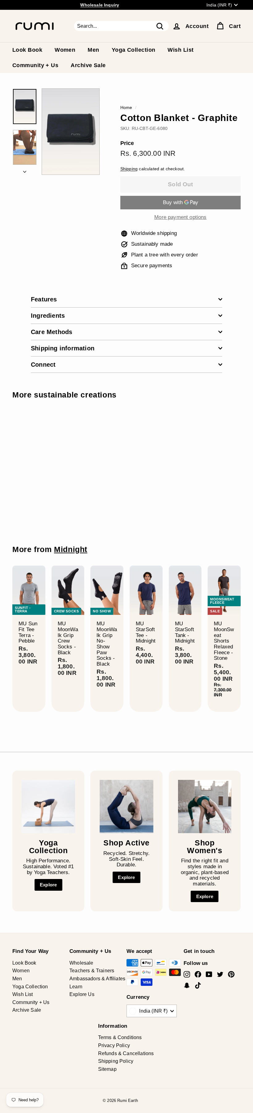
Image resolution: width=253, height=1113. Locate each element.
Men (93, 50)
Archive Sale (88, 65)
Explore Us (81, 994)
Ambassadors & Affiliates (97, 978)
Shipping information (62, 348)
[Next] (24, 170)
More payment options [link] (180, 217)
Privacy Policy (114, 1045)
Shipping (129, 168)
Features (44, 299)
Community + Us (35, 65)
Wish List (180, 50)
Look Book (27, 50)
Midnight (70, 549)
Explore (48, 884)
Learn (75, 986)
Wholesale (81, 963)
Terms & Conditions (120, 1037)
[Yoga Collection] (48, 806)
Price (127, 143)
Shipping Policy (116, 1061)
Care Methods (51, 332)
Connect (43, 364)
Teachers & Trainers (91, 970)
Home (126, 107)
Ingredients (48, 315)
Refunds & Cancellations (126, 1053)
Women (65, 50)
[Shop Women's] (204, 806)
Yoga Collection (134, 50)
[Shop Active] (126, 806)
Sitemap (107, 1069)
